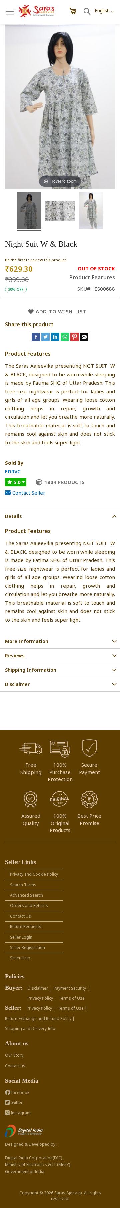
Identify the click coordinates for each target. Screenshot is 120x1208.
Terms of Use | (72, 1008)
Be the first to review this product (35, 259)
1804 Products (64, 482)
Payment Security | (71, 988)
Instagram (20, 1113)
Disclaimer (17, 684)
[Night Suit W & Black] (29, 211)
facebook (19, 1092)
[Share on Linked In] (56, 339)
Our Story (14, 1055)
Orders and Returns (29, 905)
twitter (16, 1102)
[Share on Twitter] (46, 339)
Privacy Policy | (42, 998)
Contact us (15, 1066)
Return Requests (25, 926)
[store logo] (36, 11)
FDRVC (13, 471)
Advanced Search (26, 895)
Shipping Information (30, 670)
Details (13, 516)
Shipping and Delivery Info (30, 1028)
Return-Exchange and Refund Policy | (40, 1018)
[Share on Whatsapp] (65, 339)
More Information (26, 641)
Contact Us (20, 916)
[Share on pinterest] (75, 339)
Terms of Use (72, 998)
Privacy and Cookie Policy (34, 874)
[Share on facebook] (36, 339)
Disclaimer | (39, 988)
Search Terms (23, 885)
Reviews (14, 655)
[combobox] (104, 9)
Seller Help (20, 958)
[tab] (60, 516)
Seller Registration (27, 947)
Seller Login (21, 937)
